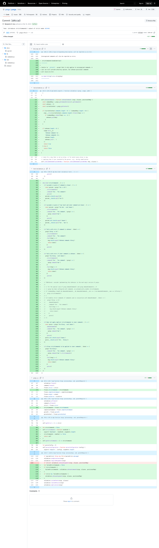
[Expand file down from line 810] (34, 452)
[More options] (154, 48)
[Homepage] (4, 3)
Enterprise (55, 3)
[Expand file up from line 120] (34, 91)
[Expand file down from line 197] (34, 416)
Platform (11, 3)
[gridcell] (93, 52)
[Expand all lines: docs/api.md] (45, 48)
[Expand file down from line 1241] (34, 487)
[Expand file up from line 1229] (34, 454)
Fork (139, 9)
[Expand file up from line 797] (34, 419)
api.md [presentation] (9, 51)
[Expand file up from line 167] (34, 381)
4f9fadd (140, 32)
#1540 (47, 28)
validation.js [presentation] (10, 57)
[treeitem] (13, 49)
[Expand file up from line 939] (34, 172)
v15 (32, 32)
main (8, 32)
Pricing (64, 3)
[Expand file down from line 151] (34, 164)
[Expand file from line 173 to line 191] (34, 399)
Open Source (43, 3)
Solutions (21, 3)
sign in (70, 501)
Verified (34, 24)
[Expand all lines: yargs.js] (43, 378)
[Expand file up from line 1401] (34, 52)
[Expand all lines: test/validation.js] (49, 168)
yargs (7, 9)
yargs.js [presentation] (9, 65)
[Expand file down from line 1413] (34, 83)
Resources (31, 3)
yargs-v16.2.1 (23, 32)
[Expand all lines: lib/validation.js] (49, 87)
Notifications (128, 9)
